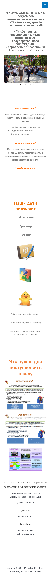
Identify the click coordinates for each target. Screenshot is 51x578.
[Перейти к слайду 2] (20, 84)
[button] (7, 69)
